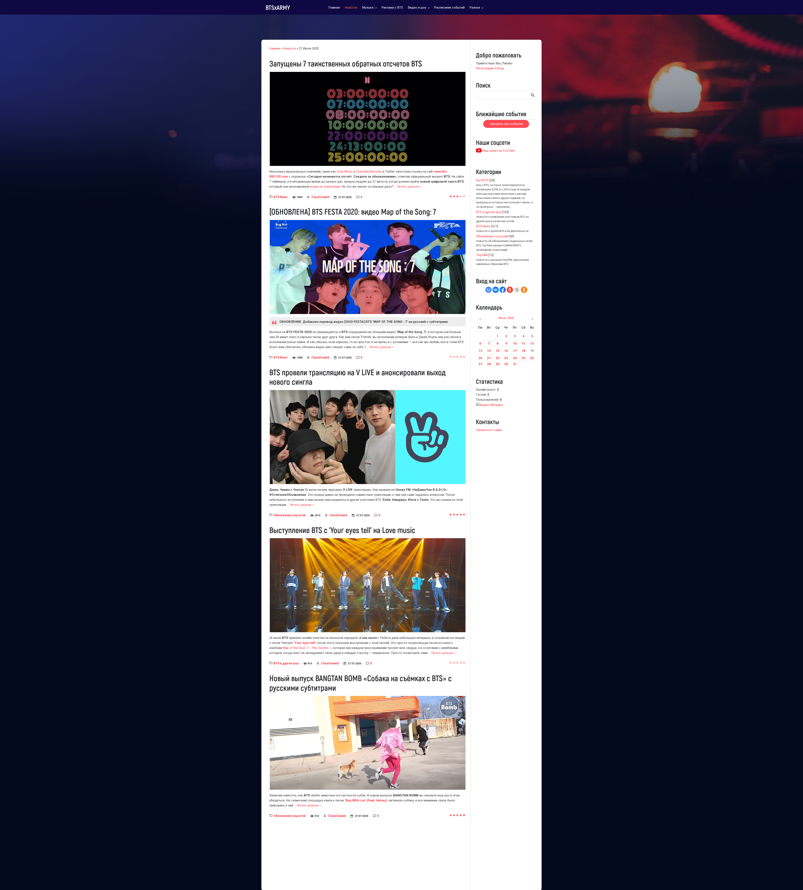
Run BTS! (482, 180)
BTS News (281, 197)
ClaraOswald (320, 197)
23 (506, 358)
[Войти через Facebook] (503, 290)
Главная (274, 48)
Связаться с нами (489, 430)
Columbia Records (368, 171)
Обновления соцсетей (290, 515)
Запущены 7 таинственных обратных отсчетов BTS (345, 63)
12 (532, 343)
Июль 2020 (506, 318)
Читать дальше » (409, 186)
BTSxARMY (278, 7)
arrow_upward (793, 880)
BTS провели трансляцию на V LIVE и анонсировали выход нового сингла (357, 377)
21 (489, 358)
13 (480, 351)
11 (523, 343)
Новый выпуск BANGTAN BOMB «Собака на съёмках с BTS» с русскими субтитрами (360, 682)
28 (489, 364)
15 (497, 351)
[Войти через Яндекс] (510, 290)
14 (489, 351)
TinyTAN (482, 255)
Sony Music (345, 171)
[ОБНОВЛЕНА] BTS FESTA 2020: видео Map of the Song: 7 (352, 211)
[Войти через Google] (517, 290)
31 (515, 364)
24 (515, 358)
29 (497, 364)
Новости (289, 48)
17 (515, 351)
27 (480, 364)
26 (532, 358)
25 (523, 358)
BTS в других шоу (286, 663)
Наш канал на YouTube (498, 151)
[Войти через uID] (488, 290)
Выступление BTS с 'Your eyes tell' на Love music (342, 530)
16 (506, 351)
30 (506, 364)
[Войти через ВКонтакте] (495, 290)
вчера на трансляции (324, 186)
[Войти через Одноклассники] (524, 290)
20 (480, 358)
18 (523, 351)
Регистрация (485, 68)
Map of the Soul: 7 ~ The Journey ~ (307, 648)
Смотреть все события (506, 124)
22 (497, 358)
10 (515, 343)
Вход (500, 68)
